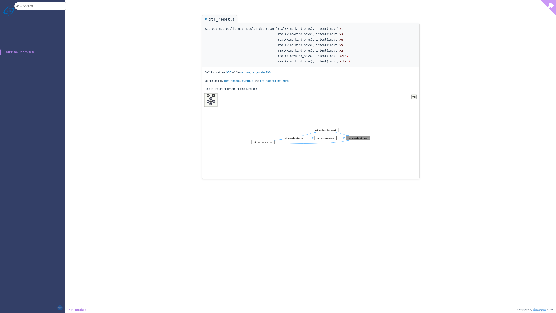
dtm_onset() (232, 80)
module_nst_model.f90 (255, 72)
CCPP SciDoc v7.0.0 (19, 52)
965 (228, 72)
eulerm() (247, 80)
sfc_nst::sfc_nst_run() (274, 80)
